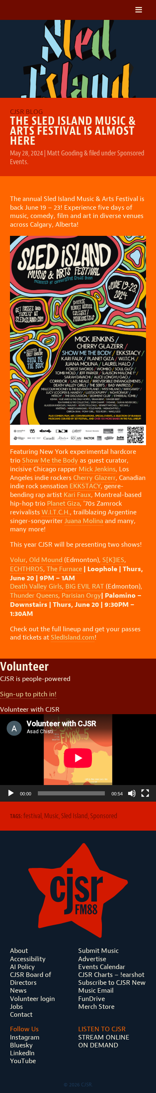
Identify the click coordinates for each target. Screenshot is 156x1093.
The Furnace (64, 569)
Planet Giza (63, 503)
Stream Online (103, 1037)
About (19, 950)
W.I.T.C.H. (56, 512)
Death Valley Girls (36, 586)
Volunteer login (32, 998)
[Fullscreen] (145, 793)
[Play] (11, 793)
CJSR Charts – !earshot (111, 974)
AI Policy (22, 966)
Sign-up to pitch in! (28, 694)
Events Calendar (101, 966)
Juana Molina (83, 520)
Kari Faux (77, 494)
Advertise (92, 959)
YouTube (23, 1061)
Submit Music (98, 950)
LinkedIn (22, 1053)
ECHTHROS (26, 569)
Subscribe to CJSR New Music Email (112, 986)
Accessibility (28, 959)
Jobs (16, 1006)
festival (32, 815)
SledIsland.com (72, 637)
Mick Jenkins (97, 469)
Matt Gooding (65, 153)
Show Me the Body (50, 460)
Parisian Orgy (81, 595)
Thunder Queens (34, 595)
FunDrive (91, 998)
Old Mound (45, 559)
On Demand (98, 1045)
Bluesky (21, 1045)
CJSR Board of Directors (30, 978)
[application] (78, 758)
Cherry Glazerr (94, 477)
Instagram (25, 1037)
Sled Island (74, 815)
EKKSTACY (85, 486)
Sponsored (103, 815)
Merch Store (96, 1006)
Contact (21, 1014)
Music (51, 815)
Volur (18, 559)
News (18, 990)
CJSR (47, 10)
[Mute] (132, 793)
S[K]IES (112, 559)
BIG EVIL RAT (84, 586)
